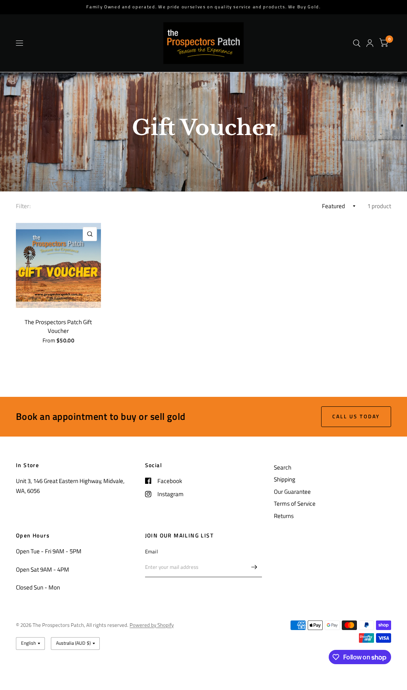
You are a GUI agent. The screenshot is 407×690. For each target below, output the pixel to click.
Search (282, 467)
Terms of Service (295, 503)
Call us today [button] (356, 416)
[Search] (356, 43)
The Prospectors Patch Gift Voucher (58, 327)
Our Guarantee (292, 491)
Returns (284, 515)
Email (151, 551)
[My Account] (369, 43)
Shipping (284, 479)
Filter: (23, 206)
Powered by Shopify (152, 625)
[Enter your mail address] (254, 567)
